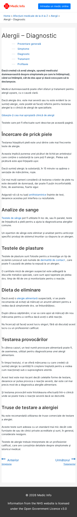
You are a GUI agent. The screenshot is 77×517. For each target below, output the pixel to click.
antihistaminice (37, 194)
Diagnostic (24, 54)
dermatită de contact (52, 260)
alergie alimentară (27, 298)
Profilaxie (23, 64)
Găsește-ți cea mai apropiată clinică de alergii (28, 115)
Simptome (23, 48)
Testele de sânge (11, 218)
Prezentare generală (29, 43)
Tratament (24, 59)
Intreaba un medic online (54, 6)
